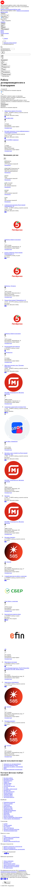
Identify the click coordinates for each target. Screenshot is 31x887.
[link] (3, 27)
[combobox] (8, 49)
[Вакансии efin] (17, 635)
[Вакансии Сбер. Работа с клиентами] (17, 591)
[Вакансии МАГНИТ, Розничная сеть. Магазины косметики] (17, 382)
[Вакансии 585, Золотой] (17, 552)
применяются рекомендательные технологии (13, 871)
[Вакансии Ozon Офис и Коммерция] (17, 428)
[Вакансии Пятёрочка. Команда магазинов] (17, 226)
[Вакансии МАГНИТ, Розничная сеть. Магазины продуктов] (17, 470)
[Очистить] (3, 52)
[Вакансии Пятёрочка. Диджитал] (17, 272)
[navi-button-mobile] (2, 35)
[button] (2, 30)
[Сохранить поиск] (2, 56)
